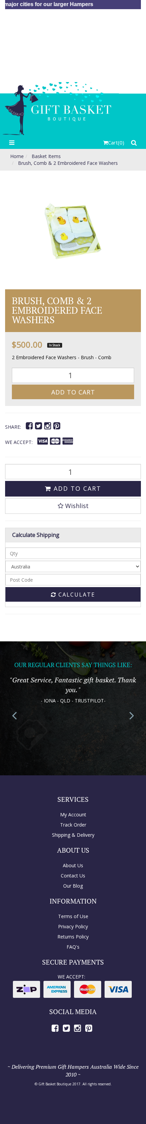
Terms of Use (73, 916)
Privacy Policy (73, 926)
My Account (73, 814)
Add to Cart (73, 392)
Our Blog (73, 886)
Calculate (75, 594)
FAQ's (73, 947)
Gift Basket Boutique (54, 1084)
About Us (73, 865)
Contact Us (73, 875)
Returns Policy (73, 936)
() (116, 142)
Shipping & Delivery (73, 835)
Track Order (73, 824)
